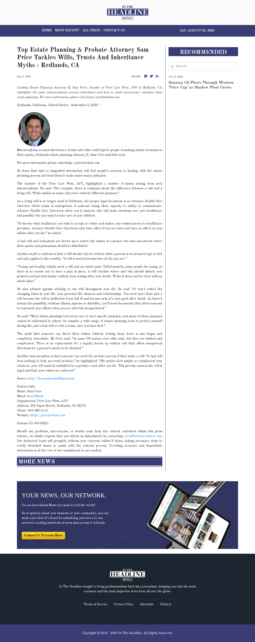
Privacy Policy (123, 604)
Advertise (147, 604)
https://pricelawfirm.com (47, 415)
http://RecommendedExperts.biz (51, 378)
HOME (47, 30)
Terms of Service (95, 604)
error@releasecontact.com (143, 436)
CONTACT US (114, 30)
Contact (165, 604)
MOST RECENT (67, 30)
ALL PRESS (91, 30)
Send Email (35, 396)
